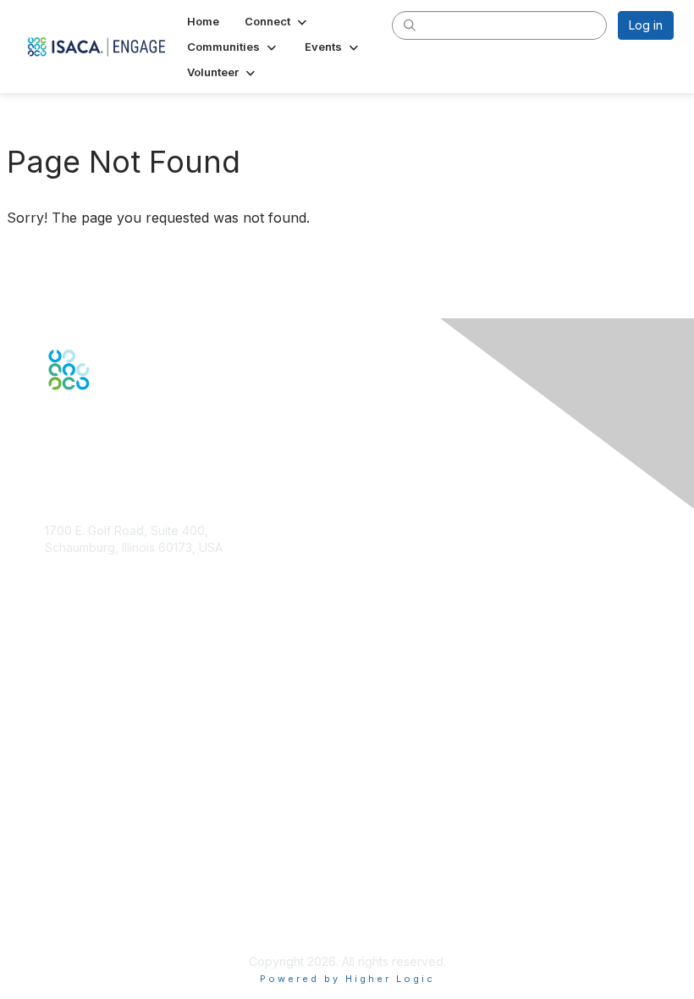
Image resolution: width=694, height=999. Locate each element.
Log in (646, 25)
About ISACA (80, 853)
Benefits (68, 725)
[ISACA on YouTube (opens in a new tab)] (107, 420)
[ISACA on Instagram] (125, 420)
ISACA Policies (85, 886)
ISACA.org (73, 563)
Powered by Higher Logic (347, 979)
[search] (409, 24)
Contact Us (75, 596)
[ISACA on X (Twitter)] (71, 420)
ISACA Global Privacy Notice (123, 919)
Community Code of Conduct (126, 869)
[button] (277, 21)
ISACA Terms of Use (101, 903)
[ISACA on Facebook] (52, 420)
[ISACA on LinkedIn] (88, 420)
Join (57, 708)
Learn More (77, 741)
